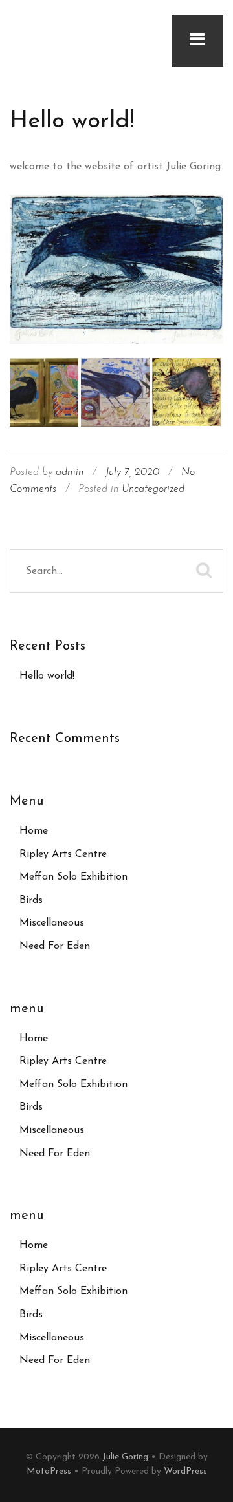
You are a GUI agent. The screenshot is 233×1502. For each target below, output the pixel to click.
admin (69, 472)
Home (33, 831)
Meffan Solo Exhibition (73, 877)
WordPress (185, 1471)
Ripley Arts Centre (63, 854)
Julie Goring (125, 1457)
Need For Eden (54, 946)
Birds (31, 900)
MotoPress (49, 1471)
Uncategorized (153, 489)
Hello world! (72, 121)
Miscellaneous (51, 923)
